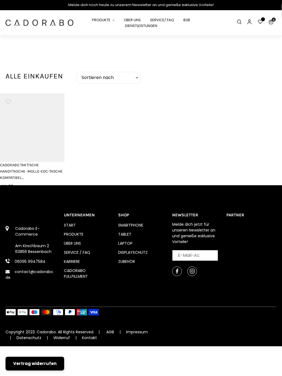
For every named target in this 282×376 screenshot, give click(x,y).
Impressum (137, 332)
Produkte (73, 234)
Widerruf (62, 337)
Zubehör (126, 261)
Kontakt (89, 337)
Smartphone (130, 225)
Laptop (125, 243)
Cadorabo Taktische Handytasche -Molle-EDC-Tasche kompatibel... (31, 171)
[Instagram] (192, 271)
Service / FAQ (77, 252)
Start (70, 225)
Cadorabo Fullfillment (76, 273)
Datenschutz (29, 337)
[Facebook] (177, 271)
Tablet (124, 234)
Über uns (72, 243)
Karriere (72, 261)
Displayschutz (133, 252)
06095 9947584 (30, 261)
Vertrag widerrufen (34, 363)
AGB (110, 332)
